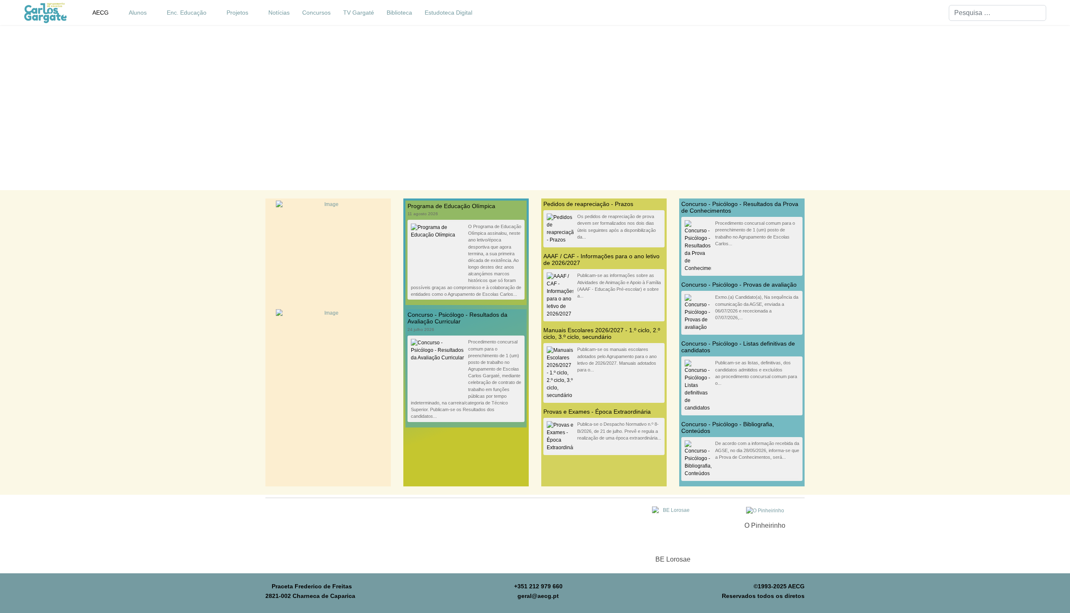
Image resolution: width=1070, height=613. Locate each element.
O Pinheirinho (764, 525)
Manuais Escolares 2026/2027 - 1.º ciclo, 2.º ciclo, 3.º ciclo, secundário (601, 333)
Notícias (279, 12)
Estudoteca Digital (448, 12)
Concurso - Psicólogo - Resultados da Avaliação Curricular (457, 318)
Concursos (316, 12)
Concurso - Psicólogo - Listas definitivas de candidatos (738, 347)
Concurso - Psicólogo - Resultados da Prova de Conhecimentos (739, 207)
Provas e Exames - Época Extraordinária (597, 411)
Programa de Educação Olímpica (451, 206)
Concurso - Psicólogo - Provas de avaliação (739, 284)
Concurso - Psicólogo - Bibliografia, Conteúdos (727, 427)
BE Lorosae (672, 559)
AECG (100, 12)
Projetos (237, 12)
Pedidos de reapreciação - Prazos (588, 204)
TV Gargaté (358, 12)
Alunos (138, 12)
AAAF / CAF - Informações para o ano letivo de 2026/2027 (601, 259)
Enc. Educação (186, 12)
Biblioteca (399, 12)
